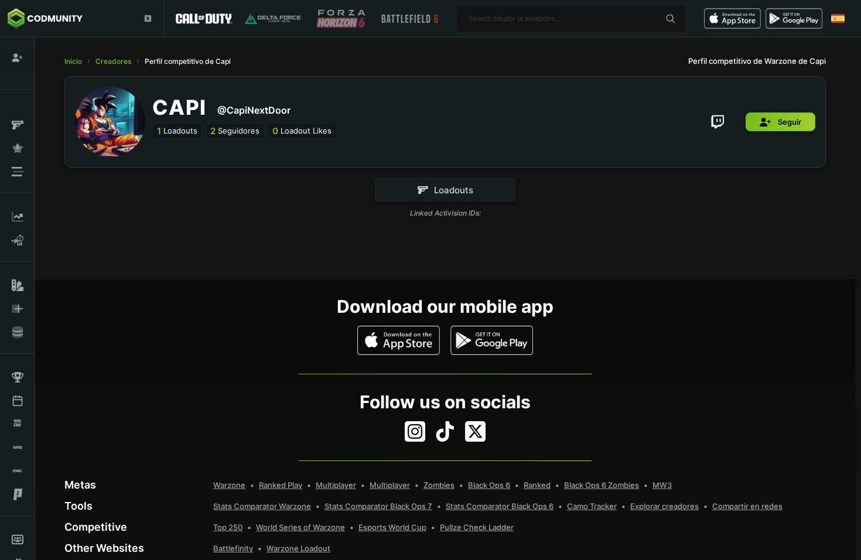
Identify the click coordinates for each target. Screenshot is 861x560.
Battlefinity (233, 548)
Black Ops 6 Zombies (601, 485)
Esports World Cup (392, 527)
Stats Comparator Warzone (262, 506)
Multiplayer (336, 485)
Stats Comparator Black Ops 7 (378, 506)
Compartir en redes (747, 506)
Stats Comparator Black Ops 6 (500, 506)
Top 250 (227, 527)
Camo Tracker (592, 506)
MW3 (662, 485)
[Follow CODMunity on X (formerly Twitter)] (475, 431)
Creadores (113, 61)
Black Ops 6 (489, 485)
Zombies (439, 485)
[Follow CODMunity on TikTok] (445, 431)
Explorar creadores (664, 506)
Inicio (73, 61)
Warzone (229, 485)
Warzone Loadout (298, 548)
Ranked (537, 485)
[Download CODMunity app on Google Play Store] (491, 340)
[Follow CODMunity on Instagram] (415, 431)
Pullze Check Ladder (477, 527)
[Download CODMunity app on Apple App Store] (398, 340)
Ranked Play (280, 485)
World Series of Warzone (300, 527)
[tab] (445, 190)
